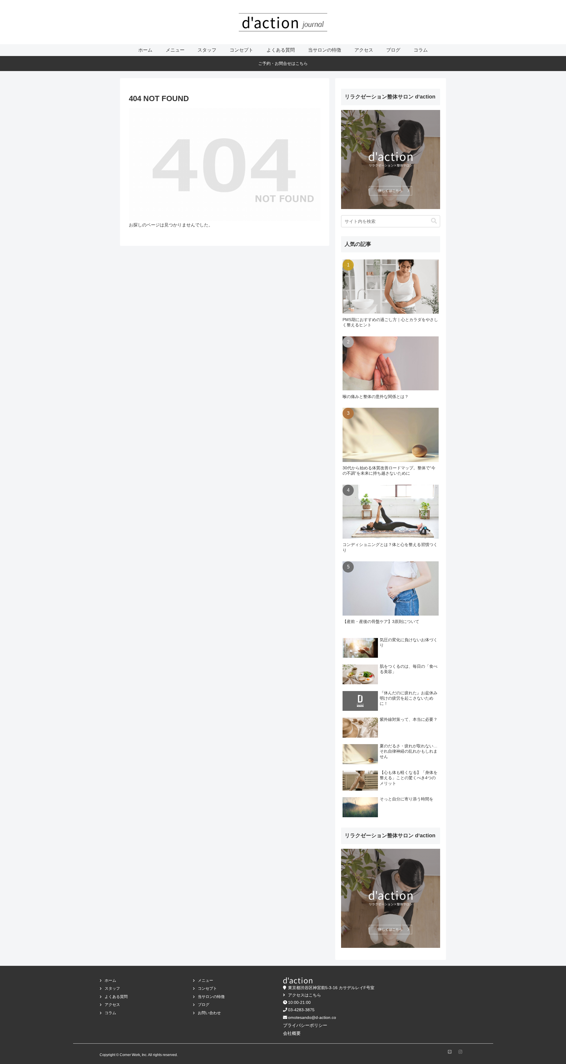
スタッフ (112, 988)
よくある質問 (116, 996)
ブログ (203, 1004)
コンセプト (207, 988)
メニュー (205, 980)
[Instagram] (460, 1052)
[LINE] (449, 1052)
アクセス (112, 1004)
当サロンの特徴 (211, 996)
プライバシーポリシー (305, 1025)
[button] (434, 221)
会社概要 (292, 1033)
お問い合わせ (209, 1013)
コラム (110, 1013)
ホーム (110, 980)
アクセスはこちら (304, 995)
